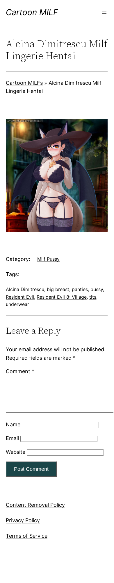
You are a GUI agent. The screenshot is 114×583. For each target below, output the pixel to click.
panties (80, 289)
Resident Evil (20, 297)
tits (92, 297)
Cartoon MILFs (24, 83)
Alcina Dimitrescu (25, 289)
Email (12, 438)
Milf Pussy (48, 259)
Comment (20, 371)
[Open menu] (104, 12)
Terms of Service (26, 536)
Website (15, 452)
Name (13, 424)
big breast (58, 289)
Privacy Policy (23, 520)
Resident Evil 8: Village (62, 297)
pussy (96, 289)
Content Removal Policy (35, 505)
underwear (17, 304)
